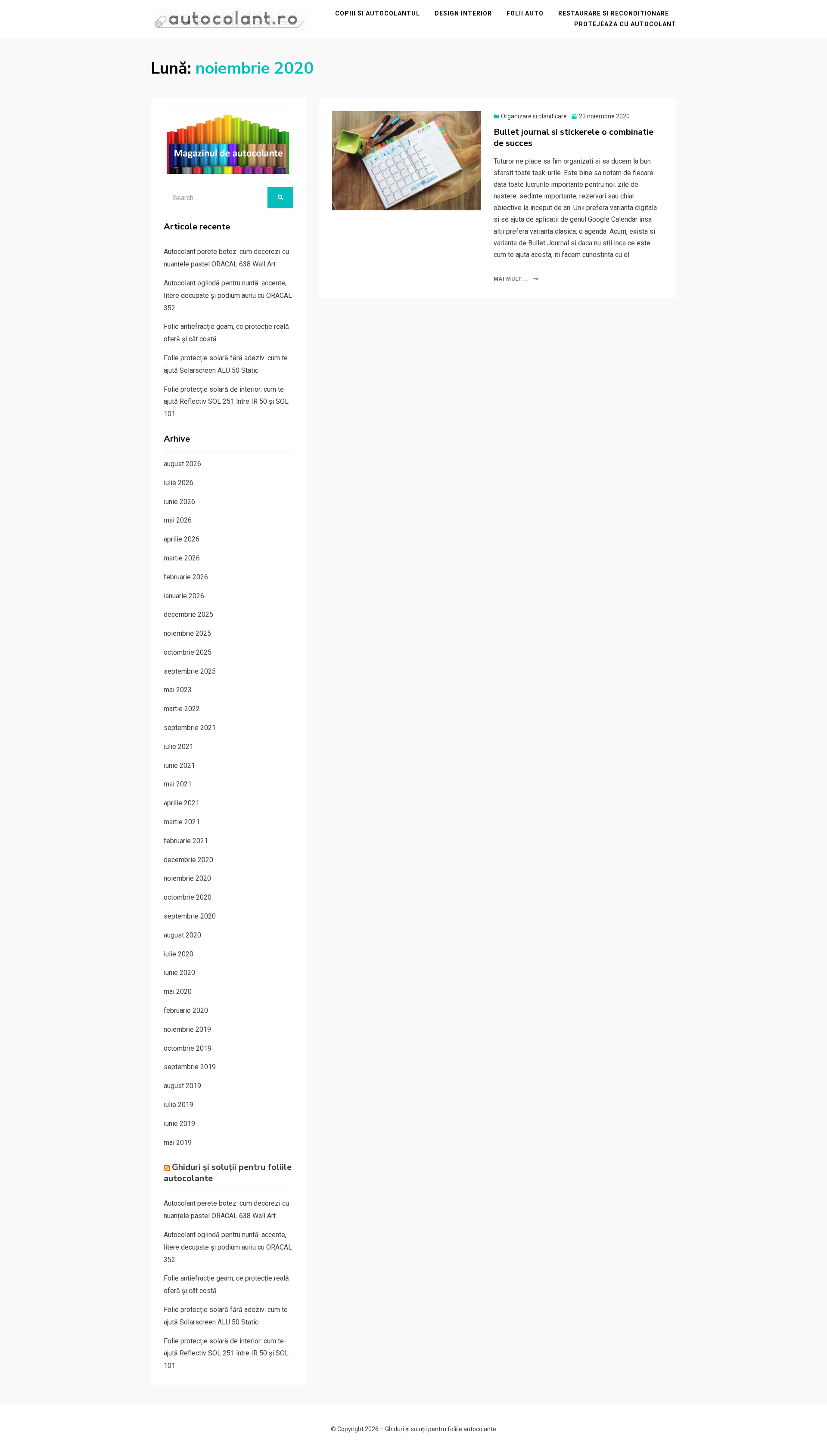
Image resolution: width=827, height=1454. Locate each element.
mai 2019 (178, 1142)
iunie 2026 (179, 502)
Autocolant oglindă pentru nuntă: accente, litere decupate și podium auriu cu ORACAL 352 (228, 295)
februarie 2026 (186, 577)
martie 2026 (182, 558)
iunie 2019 (179, 1124)
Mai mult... (511, 279)
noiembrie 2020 (187, 878)
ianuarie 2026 (184, 596)
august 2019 (182, 1086)
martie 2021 (182, 822)
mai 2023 (178, 690)
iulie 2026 (178, 483)
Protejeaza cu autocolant (625, 24)
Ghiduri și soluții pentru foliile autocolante (228, 1172)
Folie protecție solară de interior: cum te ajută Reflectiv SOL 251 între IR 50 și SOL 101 (226, 401)
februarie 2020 (186, 1010)
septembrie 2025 (190, 671)
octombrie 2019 (187, 1048)
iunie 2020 (179, 972)
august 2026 (182, 464)
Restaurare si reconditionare (613, 13)
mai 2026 (178, 520)
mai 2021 (178, 784)
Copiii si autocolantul (377, 13)
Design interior (463, 13)
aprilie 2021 (181, 803)
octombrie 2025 (187, 652)
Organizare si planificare (534, 116)
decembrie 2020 (188, 860)
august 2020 (182, 935)
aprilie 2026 (181, 539)
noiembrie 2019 (187, 1029)
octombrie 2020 (187, 897)
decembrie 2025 (188, 614)
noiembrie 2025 (187, 633)
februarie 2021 (186, 841)
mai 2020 (178, 991)
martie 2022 (182, 709)
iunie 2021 (179, 765)
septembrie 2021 (190, 728)
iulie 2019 (178, 1105)
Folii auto (525, 13)
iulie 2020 (178, 954)
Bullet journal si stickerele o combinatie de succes (573, 137)
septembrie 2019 (190, 1067)
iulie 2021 (178, 746)
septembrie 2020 (190, 916)
